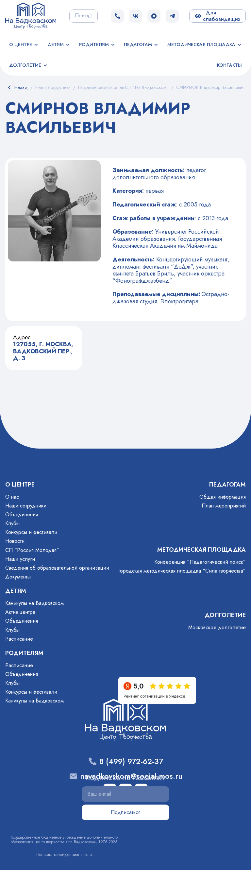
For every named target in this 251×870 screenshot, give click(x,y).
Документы (18, 576)
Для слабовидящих (221, 16)
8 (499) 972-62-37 (131, 761)
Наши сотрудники (25, 505)
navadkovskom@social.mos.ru (131, 776)
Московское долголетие (217, 627)
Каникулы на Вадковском (34, 603)
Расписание (19, 639)
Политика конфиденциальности (64, 854)
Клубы (12, 523)
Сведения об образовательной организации (57, 568)
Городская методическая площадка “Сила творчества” (182, 571)
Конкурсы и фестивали (31, 532)
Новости (15, 541)
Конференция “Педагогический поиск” (200, 562)
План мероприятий (224, 505)
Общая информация (222, 497)
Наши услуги (20, 559)
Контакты (229, 65)
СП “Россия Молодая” (32, 550)
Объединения (21, 514)
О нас (12, 497)
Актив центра (20, 612)
